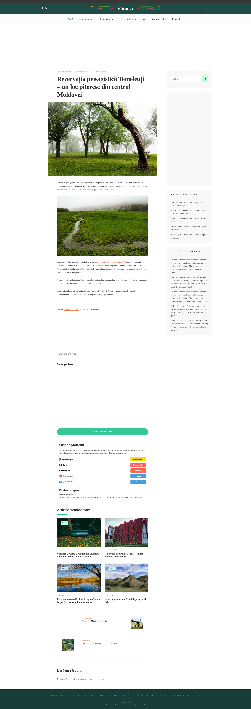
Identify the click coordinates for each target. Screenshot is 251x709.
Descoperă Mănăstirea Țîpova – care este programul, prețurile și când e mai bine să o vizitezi (187, 269)
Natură (126, 695)
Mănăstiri (163, 695)
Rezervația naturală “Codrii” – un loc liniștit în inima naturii (124, 555)
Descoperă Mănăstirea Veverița (94, 619)
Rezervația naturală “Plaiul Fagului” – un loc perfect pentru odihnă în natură (78, 601)
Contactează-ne (57, 695)
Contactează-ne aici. (136, 497)
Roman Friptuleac (71, 309)
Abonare (138, 471)
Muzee (198, 695)
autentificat (72, 679)
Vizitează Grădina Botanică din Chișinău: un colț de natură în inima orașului (78, 555)
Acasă (70, 19)
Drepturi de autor (77, 695)
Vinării (114, 695)
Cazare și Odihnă (159, 19)
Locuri (103, 72)
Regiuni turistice (107, 19)
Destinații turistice (85, 19)
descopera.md (68, 72)
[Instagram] (209, 8)
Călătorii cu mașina (144, 695)
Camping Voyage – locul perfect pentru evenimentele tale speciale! (188, 312)
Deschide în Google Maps (103, 431)
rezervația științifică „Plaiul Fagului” (109, 262)
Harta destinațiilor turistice (132, 19)
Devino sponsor (98, 695)
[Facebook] (205, 8)
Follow (138, 476)
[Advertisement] (115, 50)
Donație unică (138, 459)
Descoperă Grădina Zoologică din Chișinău (99, 642)
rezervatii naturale (67, 354)
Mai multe (177, 19)
